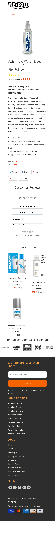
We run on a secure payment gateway (24, 506)
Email (25, 178)
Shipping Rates (14, 452)
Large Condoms (15, 418)
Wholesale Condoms (16, 430)
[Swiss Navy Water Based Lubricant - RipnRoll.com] (27, 37)
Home (10, 445)
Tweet (14, 172)
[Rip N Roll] (18, 6)
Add (13, 178)
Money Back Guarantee (18, 456)
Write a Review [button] (28, 206)
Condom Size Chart (16, 411)
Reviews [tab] (16, 220)
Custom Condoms (15, 414)
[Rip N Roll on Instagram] (24, 487)
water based (21, 161)
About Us (12, 448)
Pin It (37, 172)
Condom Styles (14, 407)
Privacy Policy (14, 464)
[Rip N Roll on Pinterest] (20, 487)
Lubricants (17, 164)
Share (26, 172)
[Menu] (38, 4)
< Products (12, 14)
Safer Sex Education (16, 471)
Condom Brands (15, 403)
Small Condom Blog (16, 433)
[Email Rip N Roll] (29, 487)
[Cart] (44, 4)
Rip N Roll (19, 498)
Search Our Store (15, 468)
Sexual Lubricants (15, 422)
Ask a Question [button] (28, 212)
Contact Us (13, 460)
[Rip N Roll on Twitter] (10, 487)
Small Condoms (14, 426)
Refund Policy (14, 475)
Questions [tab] (17, 224)
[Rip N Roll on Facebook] (15, 487)
